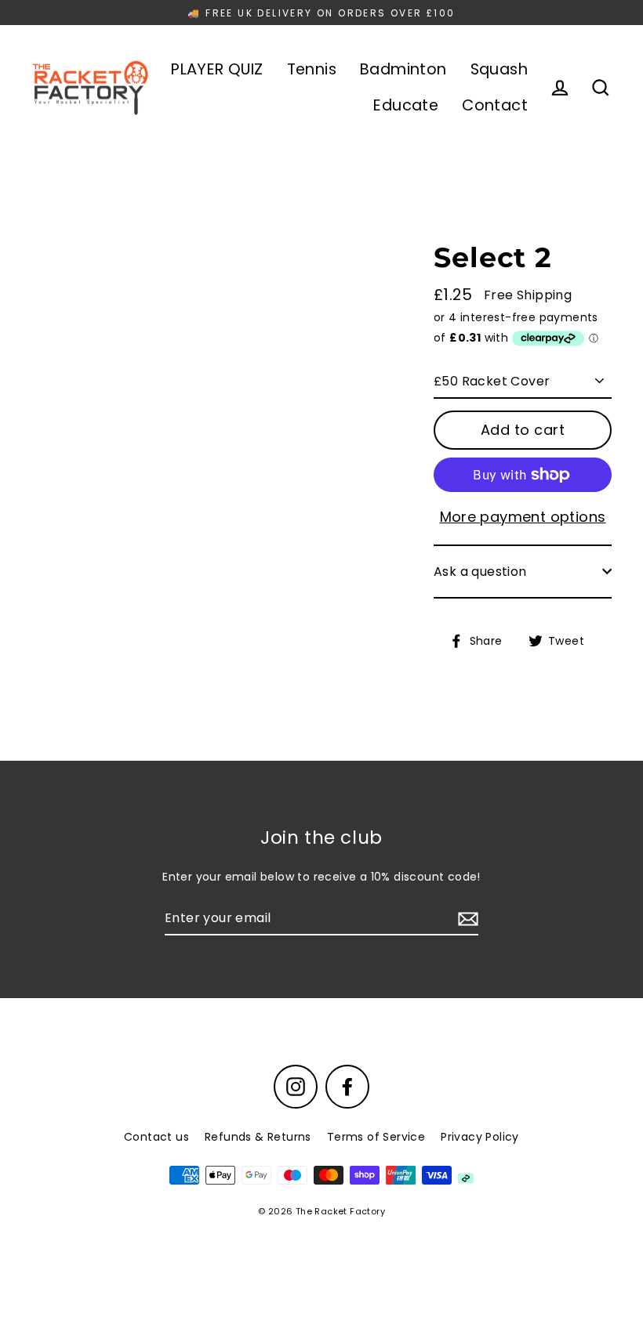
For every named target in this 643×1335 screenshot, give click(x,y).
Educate (405, 105)
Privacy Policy (480, 1137)
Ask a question (480, 572)
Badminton (403, 69)
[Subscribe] (465, 919)
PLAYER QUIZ (217, 69)
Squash (499, 69)
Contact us (156, 1137)
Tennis (311, 69)
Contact (495, 105)
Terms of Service (376, 1137)
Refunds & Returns (258, 1137)
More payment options (523, 516)
